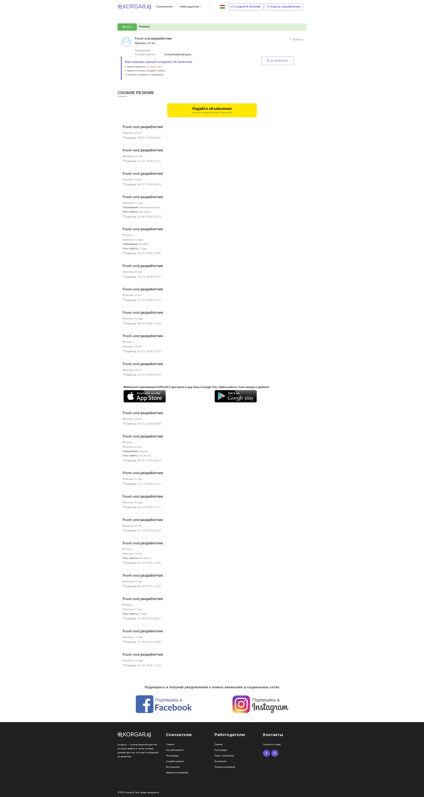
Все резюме (220, 761)
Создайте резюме (247, 6)
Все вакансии (173, 767)
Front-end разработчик (143, 126)
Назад (128, 26)
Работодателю (190, 6)
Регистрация (172, 755)
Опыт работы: (137, 211)
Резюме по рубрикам (224, 767)
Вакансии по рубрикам (177, 772)
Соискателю (164, 6)
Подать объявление (285, 6)
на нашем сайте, (154, 66)
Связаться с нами (272, 744)
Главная (170, 744)
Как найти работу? (175, 750)
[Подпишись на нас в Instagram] (266, 753)
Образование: (141, 207)
